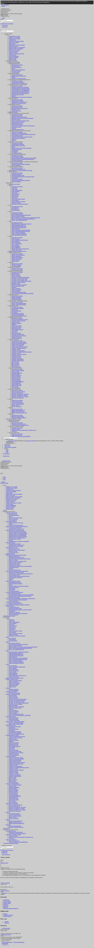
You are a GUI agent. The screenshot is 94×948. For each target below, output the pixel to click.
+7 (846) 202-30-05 (11, 440)
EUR (7, 452)
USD (7, 451)
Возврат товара (6, 903)
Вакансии (5, 907)
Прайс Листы (6, 453)
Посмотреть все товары (14, 36)
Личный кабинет (7, 916)
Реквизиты (5, 906)
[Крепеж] (3, 893)
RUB (7, 450)
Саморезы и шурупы (8, 915)
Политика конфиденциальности (10, 908)
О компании (6, 899)
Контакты (5, 904)
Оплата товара (6, 901)
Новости (5, 913)
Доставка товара (7, 902)
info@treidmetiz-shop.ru (6, 934)
